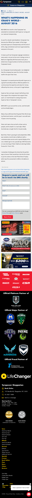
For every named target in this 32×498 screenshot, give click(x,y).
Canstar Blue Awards (7, 475)
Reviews (4, 468)
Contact (4, 458)
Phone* (10, 186)
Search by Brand (6, 434)
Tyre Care (4, 436)
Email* (4, 191)
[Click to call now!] (18, 2)
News (3, 464)
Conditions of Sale (20, 494)
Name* (4, 181)
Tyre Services (5, 450)
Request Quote (7, 217)
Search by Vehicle (6, 431)
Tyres (3, 429)
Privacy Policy (5, 213)
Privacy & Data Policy (10, 494)
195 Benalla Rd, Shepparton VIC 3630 (16, 391)
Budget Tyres (5, 477)
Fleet (3, 462)
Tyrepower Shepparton (17, 5)
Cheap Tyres (5, 479)
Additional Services (7, 454)
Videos (4, 466)
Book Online (6, 460)
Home (4, 11)
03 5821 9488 (9, 394)
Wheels (4, 440)
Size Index (4, 473)
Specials (4, 456)
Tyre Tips (4, 438)
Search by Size (6, 433)
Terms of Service (16, 213)
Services (4, 446)
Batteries (4, 448)
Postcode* (5, 196)
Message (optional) (7, 201)
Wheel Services (6, 452)
